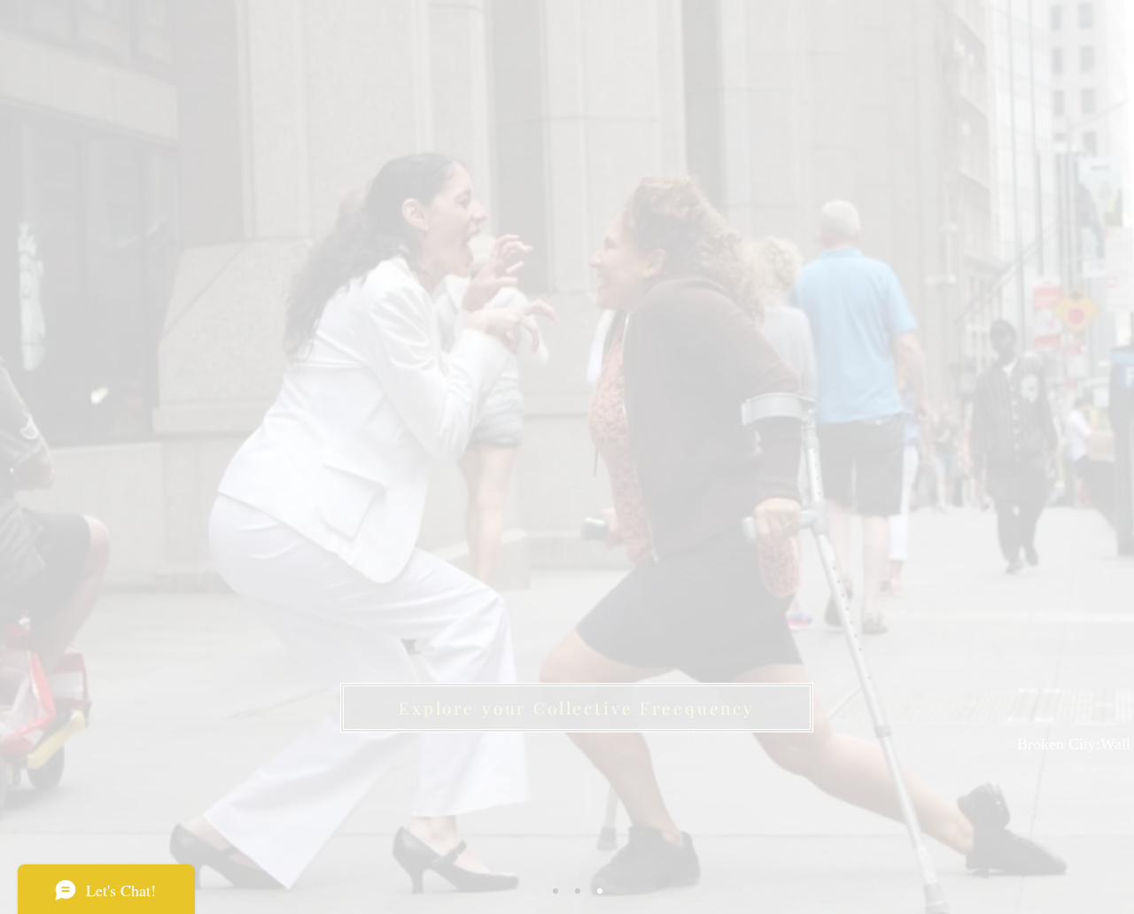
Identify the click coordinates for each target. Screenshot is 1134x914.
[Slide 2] (599, 891)
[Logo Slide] (555, 891)
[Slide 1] (577, 891)
